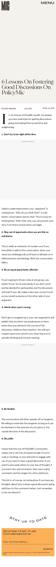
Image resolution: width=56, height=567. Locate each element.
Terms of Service (38, 552)
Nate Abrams (10, 109)
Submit (48, 548)
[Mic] (5, 6)
